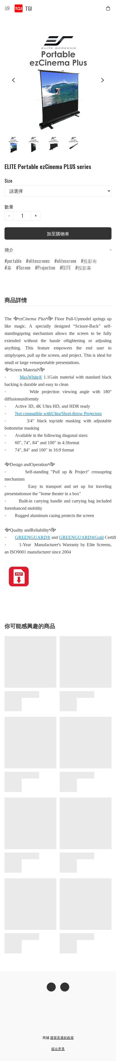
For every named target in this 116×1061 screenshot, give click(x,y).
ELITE (66, 267)
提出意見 (58, 1048)
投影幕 (84, 267)
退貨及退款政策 (62, 1037)
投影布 (90, 261)
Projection (46, 267)
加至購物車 (58, 233)
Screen (24, 267)
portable (14, 261)
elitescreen (66, 261)
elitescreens (39, 261)
